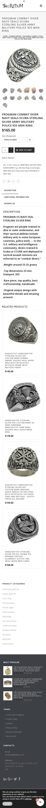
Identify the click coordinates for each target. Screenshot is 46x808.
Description (10, 190)
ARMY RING (7, 171)
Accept (7, 804)
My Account (11, 736)
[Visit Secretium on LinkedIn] (4, 779)
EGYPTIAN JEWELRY (10, 589)
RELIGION (6, 634)
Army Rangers (35, 168)
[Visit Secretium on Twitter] (15, 779)
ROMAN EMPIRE (15, 36)
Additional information (16, 197)
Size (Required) (9, 136)
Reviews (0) (9, 203)
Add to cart (25, 150)
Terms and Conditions (15, 715)
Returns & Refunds (14, 732)
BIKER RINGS (25, 165)
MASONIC (6, 639)
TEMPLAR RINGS (9, 625)
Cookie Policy (11, 719)
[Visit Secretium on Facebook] (19, 779)
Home (5, 36)
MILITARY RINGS (35, 165)
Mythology (6, 616)
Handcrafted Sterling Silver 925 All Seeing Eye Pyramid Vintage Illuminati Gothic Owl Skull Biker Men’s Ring (18, 556)
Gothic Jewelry (8, 612)
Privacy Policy (11, 727)
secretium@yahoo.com (14, 755)
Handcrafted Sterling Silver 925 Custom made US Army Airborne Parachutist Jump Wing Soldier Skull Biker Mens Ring (19, 426)
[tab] (10, 190)
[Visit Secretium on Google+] (10, 779)
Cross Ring (6, 598)
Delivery (9, 723)
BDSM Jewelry (8, 603)
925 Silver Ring (24, 168)
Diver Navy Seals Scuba (20, 171)
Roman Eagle (7, 607)
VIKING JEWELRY (9, 594)
